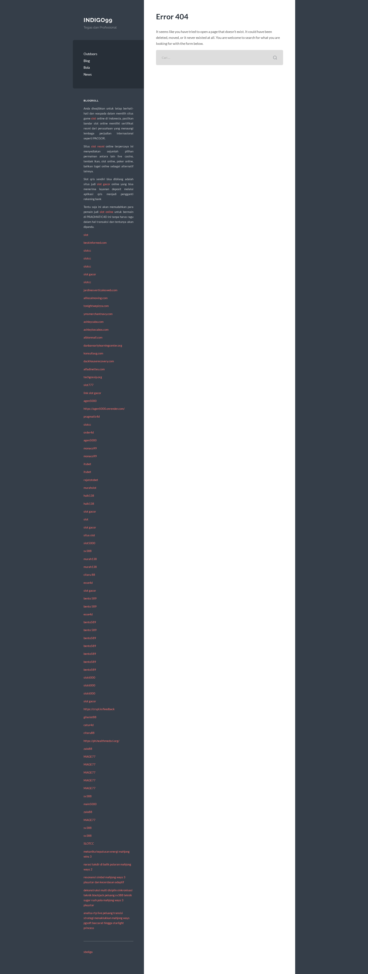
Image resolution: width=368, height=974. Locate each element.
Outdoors (90, 54)
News (88, 74)
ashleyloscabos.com (96, 329)
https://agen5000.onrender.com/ (104, 408)
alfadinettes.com (94, 369)
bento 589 (90, 598)
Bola (87, 67)
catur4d (89, 725)
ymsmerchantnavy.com (98, 314)
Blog (87, 61)
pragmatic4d (92, 416)
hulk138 (89, 495)
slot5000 (89, 543)
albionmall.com (93, 337)
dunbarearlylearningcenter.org (103, 345)
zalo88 (88, 748)
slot (93, 118)
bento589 (90, 622)
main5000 (90, 804)
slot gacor (103, 184)
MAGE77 (89, 756)
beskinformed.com (95, 242)
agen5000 (90, 400)
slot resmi (97, 146)
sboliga (88, 952)
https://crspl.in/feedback (99, 709)
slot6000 (89, 677)
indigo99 (98, 20)
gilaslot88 (90, 717)
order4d (89, 432)
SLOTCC (89, 843)
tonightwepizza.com (96, 305)
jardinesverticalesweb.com (100, 290)
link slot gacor (92, 393)
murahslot (90, 487)
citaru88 (89, 732)
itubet (87, 464)
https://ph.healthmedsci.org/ (101, 741)
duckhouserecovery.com (99, 361)
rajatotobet (91, 480)
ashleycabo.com (94, 321)
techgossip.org (93, 377)
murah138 (90, 559)
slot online (106, 211)
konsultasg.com (93, 353)
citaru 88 (89, 574)
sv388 (88, 551)
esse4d (88, 582)
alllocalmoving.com (96, 298)
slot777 (89, 385)
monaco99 (90, 448)
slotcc (87, 250)
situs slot (89, 535)
